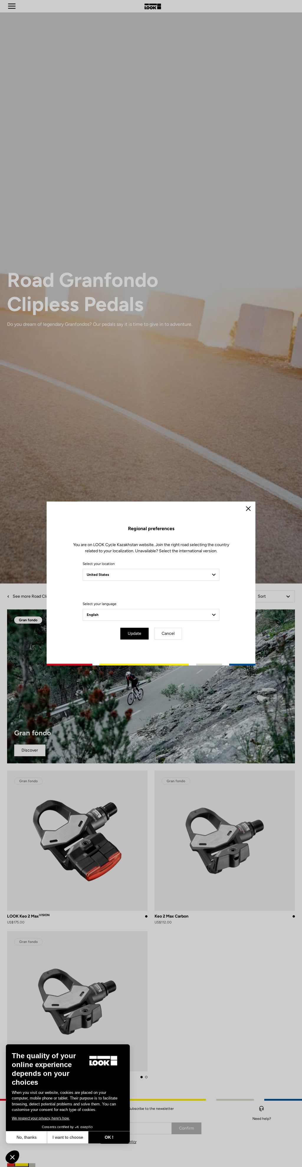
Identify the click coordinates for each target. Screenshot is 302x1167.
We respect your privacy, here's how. (41, 1118)
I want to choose (67, 1137)
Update (134, 633)
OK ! (109, 1137)
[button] (12, 1157)
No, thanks (27, 1137)
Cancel (168, 633)
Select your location (99, 564)
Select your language (99, 604)
